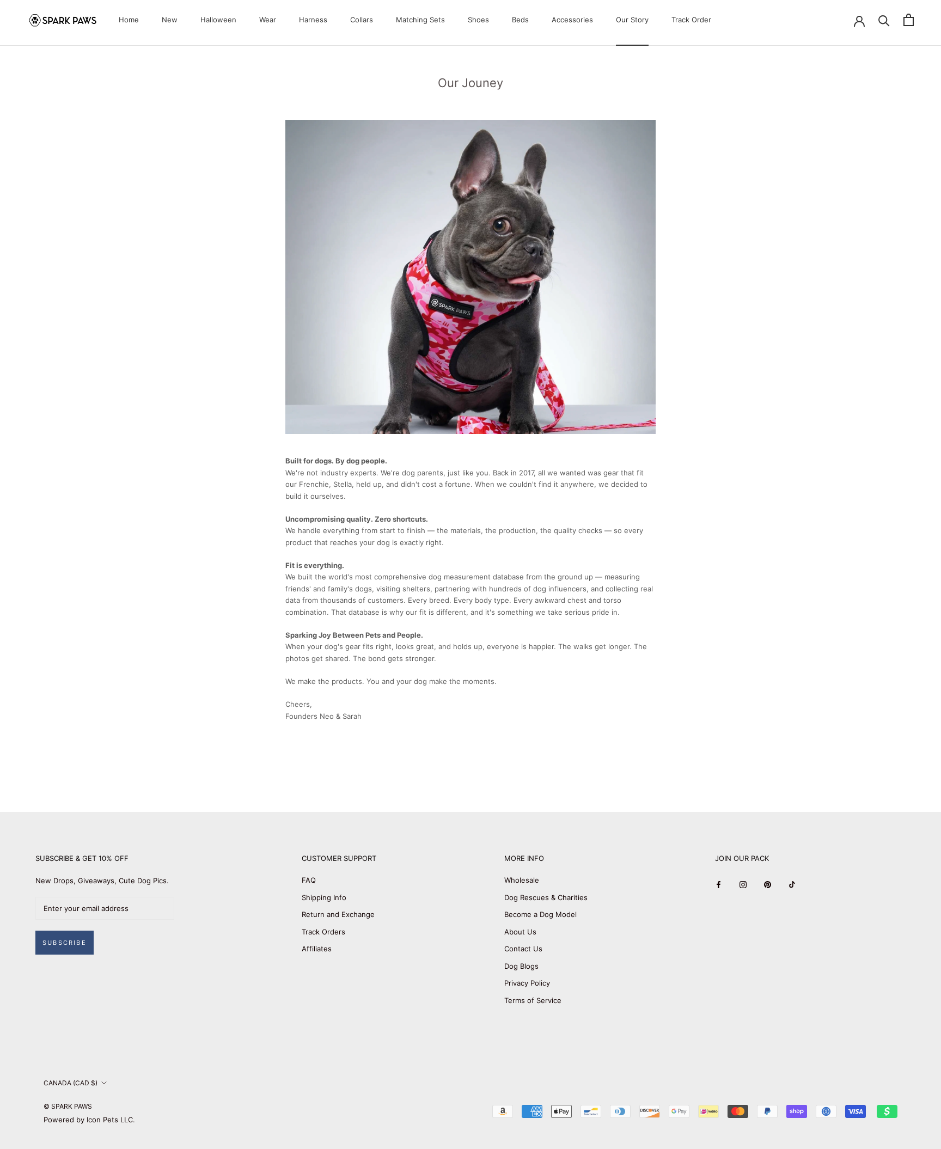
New (170, 19)
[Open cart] (908, 20)
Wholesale (521, 880)
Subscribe (64, 942)
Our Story (632, 19)
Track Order (691, 19)
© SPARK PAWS (68, 1106)
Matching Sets (420, 19)
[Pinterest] (767, 884)
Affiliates (317, 948)
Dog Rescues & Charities (546, 897)
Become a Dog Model (540, 914)
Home (129, 19)
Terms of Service (532, 1000)
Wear (267, 19)
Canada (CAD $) (70, 1083)
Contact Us (523, 948)
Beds (520, 19)
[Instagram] (743, 884)
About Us (520, 931)
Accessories (572, 19)
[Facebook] (718, 884)
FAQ (309, 880)
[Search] (884, 20)
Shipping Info (324, 897)
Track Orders (323, 931)
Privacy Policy (527, 983)
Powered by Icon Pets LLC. (89, 1119)
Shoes (478, 19)
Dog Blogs (521, 966)
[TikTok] (792, 884)
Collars (361, 19)
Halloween (218, 19)
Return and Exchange (338, 914)
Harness (313, 19)
